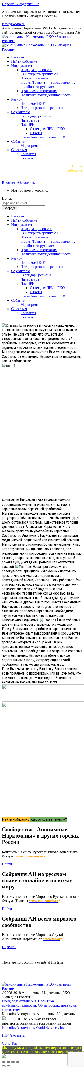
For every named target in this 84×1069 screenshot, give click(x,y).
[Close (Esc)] (4, 1062)
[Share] (8, 1062)
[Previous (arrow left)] (4, 1066)
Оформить (26, 182)
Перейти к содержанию (20, 4)
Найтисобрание (74, 168)
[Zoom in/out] (18, 1062)
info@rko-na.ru (13, 24)
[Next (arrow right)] (8, 1066)
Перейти (9, 947)
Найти (7, 864)
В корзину (10, 182)
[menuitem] (17, 57)
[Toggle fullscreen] (13, 1062)
